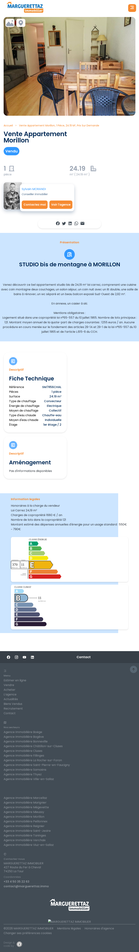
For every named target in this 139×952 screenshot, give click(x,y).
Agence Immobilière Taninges (25, 835)
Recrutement (13, 708)
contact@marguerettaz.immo (26, 886)
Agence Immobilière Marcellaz (25, 798)
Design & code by (9, 944)
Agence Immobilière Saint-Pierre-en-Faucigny (37, 765)
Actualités (11, 699)
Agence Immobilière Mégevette (26, 807)
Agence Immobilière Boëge (23, 732)
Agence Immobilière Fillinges (24, 755)
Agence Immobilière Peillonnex (25, 821)
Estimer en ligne (15, 680)
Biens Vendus (13, 704)
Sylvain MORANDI (34, 189)
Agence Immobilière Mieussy (24, 812)
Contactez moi (35, 205)
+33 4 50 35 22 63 (16, 881)
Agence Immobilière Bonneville (26, 741)
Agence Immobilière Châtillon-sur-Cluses (33, 746)
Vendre (9, 685)
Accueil (8, 125)
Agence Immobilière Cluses (23, 751)
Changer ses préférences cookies (28, 933)
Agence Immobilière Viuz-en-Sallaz (29, 845)
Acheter (9, 690)
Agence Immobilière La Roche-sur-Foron (33, 760)
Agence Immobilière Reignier (24, 826)
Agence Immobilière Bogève (24, 737)
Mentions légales (69, 928)
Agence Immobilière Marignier (25, 802)
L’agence (10, 694)
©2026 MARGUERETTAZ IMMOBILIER (28, 928)
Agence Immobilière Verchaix (25, 840)
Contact (10, 713)
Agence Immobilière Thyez (23, 774)
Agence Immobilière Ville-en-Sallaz (29, 779)
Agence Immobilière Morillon (24, 817)
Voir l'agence (61, 205)
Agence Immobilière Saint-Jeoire (27, 831)
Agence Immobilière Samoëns (25, 770)
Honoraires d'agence (99, 928)
